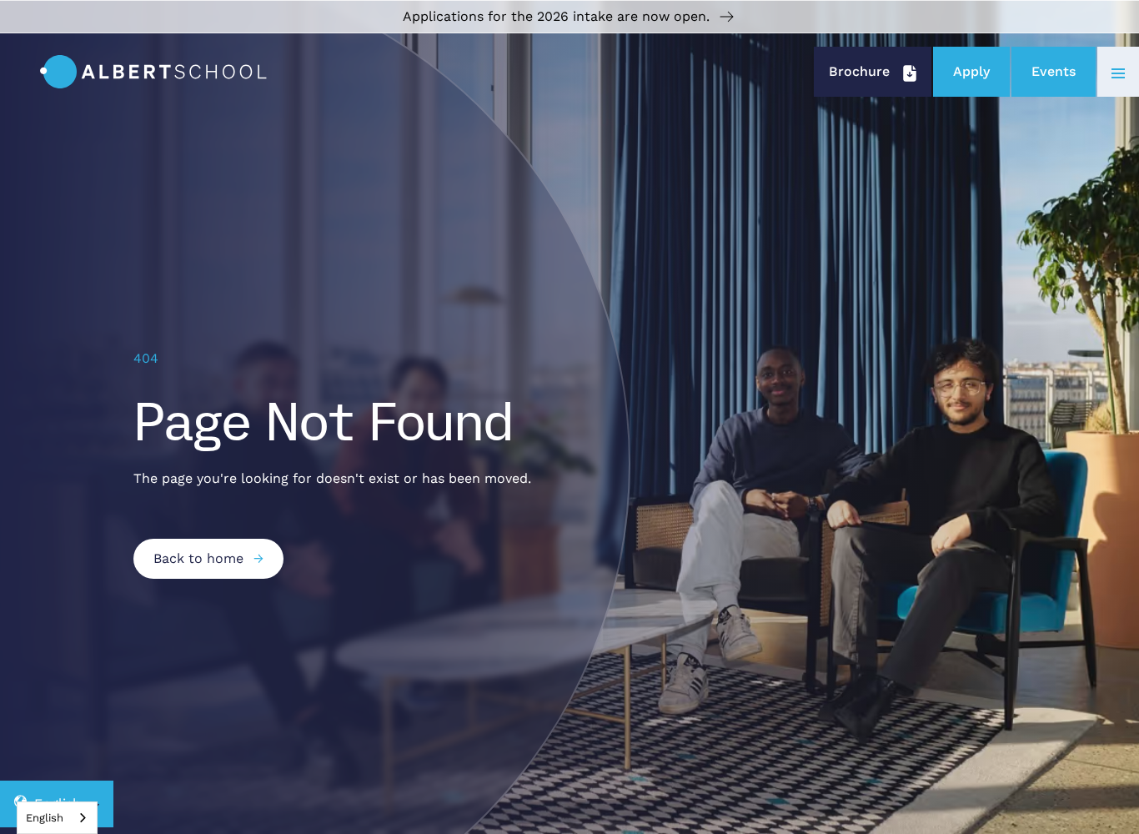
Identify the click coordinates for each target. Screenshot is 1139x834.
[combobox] (57, 817)
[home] (153, 71)
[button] (1118, 72)
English (44, 817)
